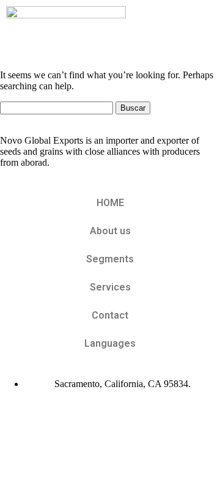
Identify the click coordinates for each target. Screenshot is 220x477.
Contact (110, 315)
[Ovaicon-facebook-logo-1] (15, 414)
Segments (110, 259)
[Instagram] (48, 414)
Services (110, 287)
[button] (201, 30)
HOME (110, 203)
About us (110, 231)
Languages (110, 343)
